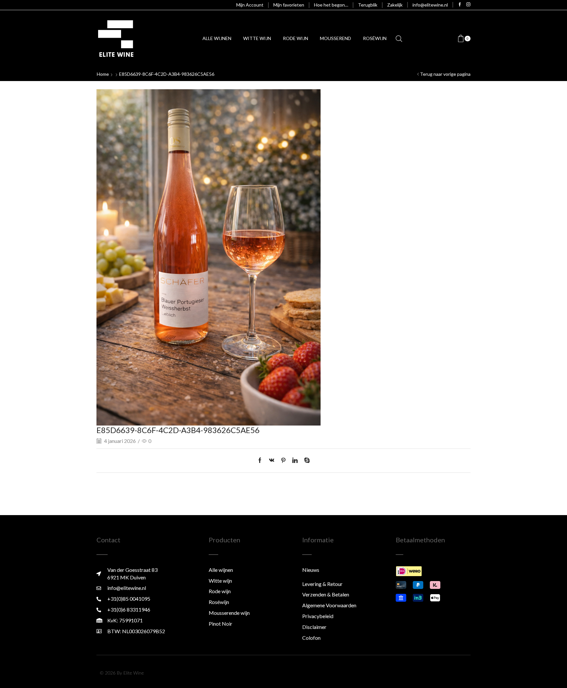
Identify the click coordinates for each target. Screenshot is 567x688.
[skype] (305, 460)
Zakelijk (395, 5)
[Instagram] (468, 4)
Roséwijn (375, 38)
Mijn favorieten (288, 5)
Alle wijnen (216, 38)
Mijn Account (249, 5)
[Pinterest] (283, 460)
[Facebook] (460, 4)
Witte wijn (257, 38)
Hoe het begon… (331, 5)
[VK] (272, 460)
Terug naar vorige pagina (445, 74)
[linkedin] (295, 460)
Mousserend (335, 38)
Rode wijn (295, 38)
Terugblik (367, 5)
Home (103, 74)
